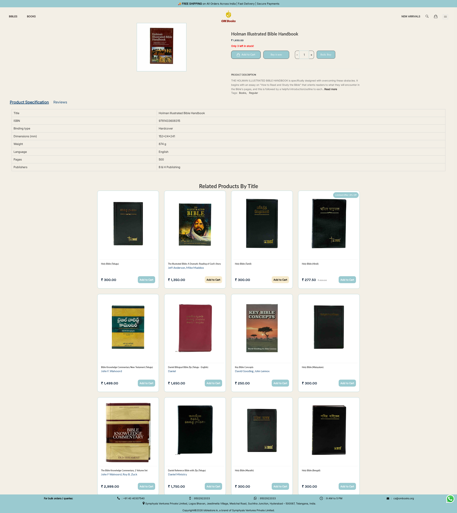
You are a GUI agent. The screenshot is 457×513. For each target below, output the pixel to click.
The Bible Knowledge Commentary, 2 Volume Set (124, 470)
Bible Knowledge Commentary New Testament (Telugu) (127, 367)
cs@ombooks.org (403, 498)
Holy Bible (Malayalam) (312, 367)
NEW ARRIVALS (410, 16)
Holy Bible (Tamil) (243, 263)
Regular (253, 92)
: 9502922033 (201, 498)
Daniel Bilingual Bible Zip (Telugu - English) (188, 367)
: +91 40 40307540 (133, 498)
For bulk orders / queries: (58, 498)
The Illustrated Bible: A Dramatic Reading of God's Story (194, 263)
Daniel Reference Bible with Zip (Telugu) (187, 470)
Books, (243, 92)
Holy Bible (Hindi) (310, 263)
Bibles (13, 16)
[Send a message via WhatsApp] (450, 499)
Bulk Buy (326, 54)
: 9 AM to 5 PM (333, 498)
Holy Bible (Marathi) (244, 470)
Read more (330, 89)
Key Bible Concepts (244, 367)
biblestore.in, (211, 510)
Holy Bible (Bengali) (311, 470)
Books (31, 16)
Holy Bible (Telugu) (110, 263)
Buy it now (276, 54)
